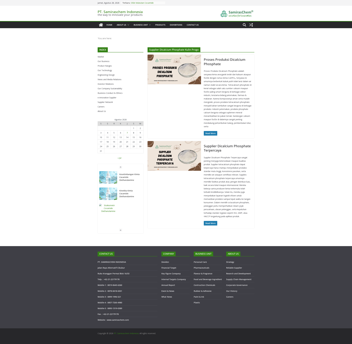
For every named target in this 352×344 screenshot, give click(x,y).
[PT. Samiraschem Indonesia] (101, 25)
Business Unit (141, 25)
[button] (127, 25)
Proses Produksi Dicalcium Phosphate (224, 61)
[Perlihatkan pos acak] (251, 25)
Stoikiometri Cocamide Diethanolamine (141, 4)
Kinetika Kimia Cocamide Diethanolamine (126, 177)
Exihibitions (176, 25)
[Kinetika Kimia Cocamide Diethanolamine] (108, 177)
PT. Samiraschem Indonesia (120, 11)
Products (160, 25)
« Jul (119, 158)
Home (109, 25)
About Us (121, 25)
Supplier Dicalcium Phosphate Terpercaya (227, 148)
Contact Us (193, 25)
